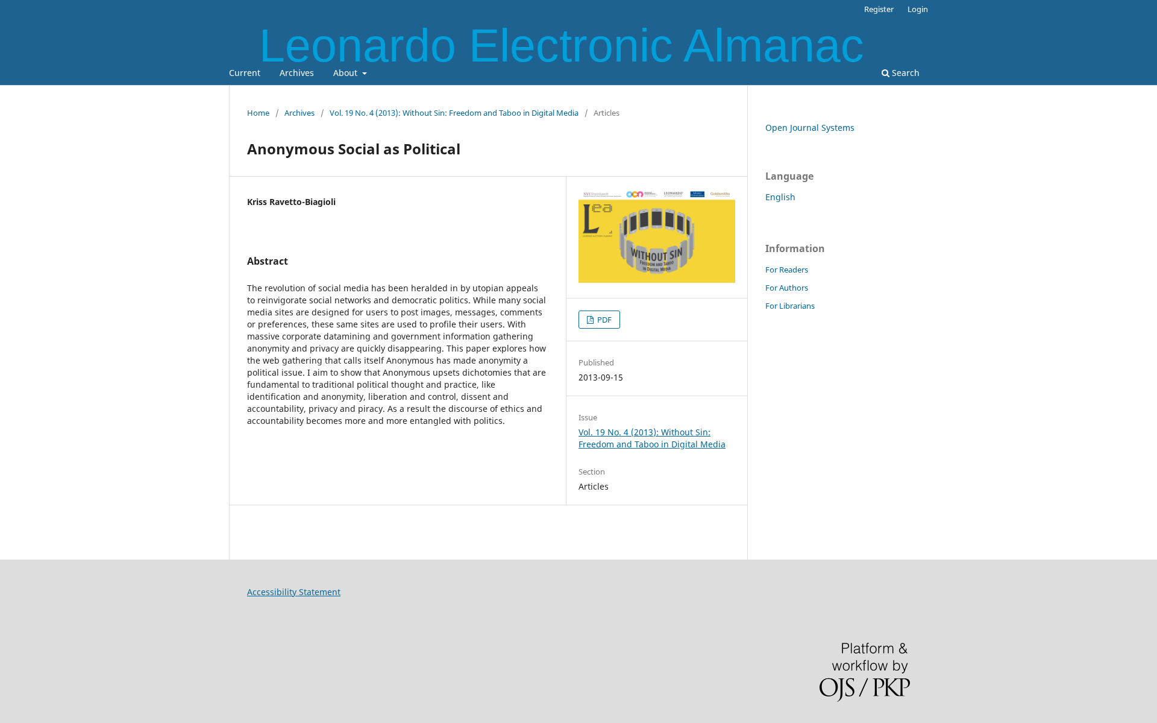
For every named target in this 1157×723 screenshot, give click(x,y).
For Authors (786, 287)
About (346, 72)
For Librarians (790, 305)
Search (904, 72)
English (780, 197)
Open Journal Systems (809, 127)
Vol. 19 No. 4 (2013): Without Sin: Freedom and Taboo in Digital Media (454, 112)
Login (918, 9)
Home (258, 112)
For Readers (786, 269)
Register (879, 9)
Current (244, 72)
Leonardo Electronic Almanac (561, 45)
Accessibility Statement (293, 592)
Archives (297, 72)
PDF (603, 319)
